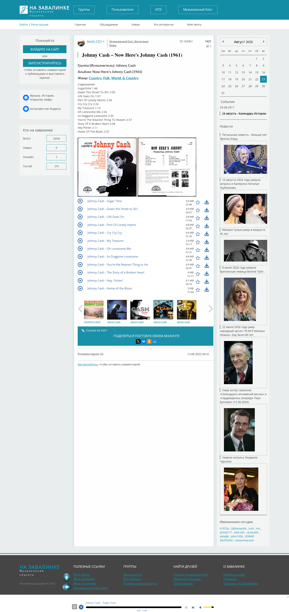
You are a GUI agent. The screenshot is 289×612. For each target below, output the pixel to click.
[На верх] (66, 577)
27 (243, 86)
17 (223, 79)
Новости (226, 126)
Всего (26, 138)
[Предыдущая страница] (66, 587)
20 (243, 79)
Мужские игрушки (187, 579)
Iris (258, 528)
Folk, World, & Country (121, 78)
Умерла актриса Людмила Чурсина (239, 459)
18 (229, 79)
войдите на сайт (44, 49)
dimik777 (226, 532)
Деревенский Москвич (91, 588)
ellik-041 (239, 532)
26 (236, 86)
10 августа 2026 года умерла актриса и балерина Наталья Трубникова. (240, 184)
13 (243, 72)
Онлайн (28, 157)
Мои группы (132, 574)
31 (223, 93)
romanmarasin (244, 540)
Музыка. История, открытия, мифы (42, 97)
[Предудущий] (263, 41)
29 (256, 86)
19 (236, 79)
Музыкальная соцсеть (49, 10)
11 (229, 72)
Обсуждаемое (109, 24)
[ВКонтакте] (143, 341)
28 (250, 86)
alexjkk (224, 536)
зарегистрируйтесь (44, 63)
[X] (138, 341)
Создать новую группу (140, 583)
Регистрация (39, 24)
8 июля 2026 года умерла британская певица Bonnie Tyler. (242, 269)
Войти (24, 24)
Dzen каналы (183, 583)
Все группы (132, 579)
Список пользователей (190, 574)
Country (95, 78)
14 (250, 72)
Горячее (80, 24)
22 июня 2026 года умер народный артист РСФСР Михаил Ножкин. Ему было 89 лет (242, 331)
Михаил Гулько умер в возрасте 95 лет (242, 232)
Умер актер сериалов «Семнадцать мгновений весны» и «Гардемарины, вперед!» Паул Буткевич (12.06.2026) (243, 396)
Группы (84, 9)
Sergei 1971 (94, 41)
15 (256, 72)
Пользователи (122, 9)
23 (263, 79)
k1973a (224, 528)
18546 (56, 138)
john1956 (237, 536)
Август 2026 (243, 41)
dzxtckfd (252, 532)
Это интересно (164, 24)
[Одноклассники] (149, 341)
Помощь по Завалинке (240, 583)
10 (223, 72)
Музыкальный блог (198, 9)
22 (256, 79)
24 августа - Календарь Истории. (244, 113)
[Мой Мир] (154, 341)
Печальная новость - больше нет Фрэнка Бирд (243, 137)
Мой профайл (84, 579)
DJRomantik (238, 528)
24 (223, 86)
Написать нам (234, 574)
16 (263, 72)
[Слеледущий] (222, 41)
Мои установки (85, 583)
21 (250, 79)
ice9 (251, 528)
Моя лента (194, 24)
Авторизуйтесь (88, 364)
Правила (230, 579)
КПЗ (158, 9)
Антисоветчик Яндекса (45, 109)
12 (236, 72)
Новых (27, 148)
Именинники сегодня (236, 522)
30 (263, 86)
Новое (136, 24)
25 (229, 86)
